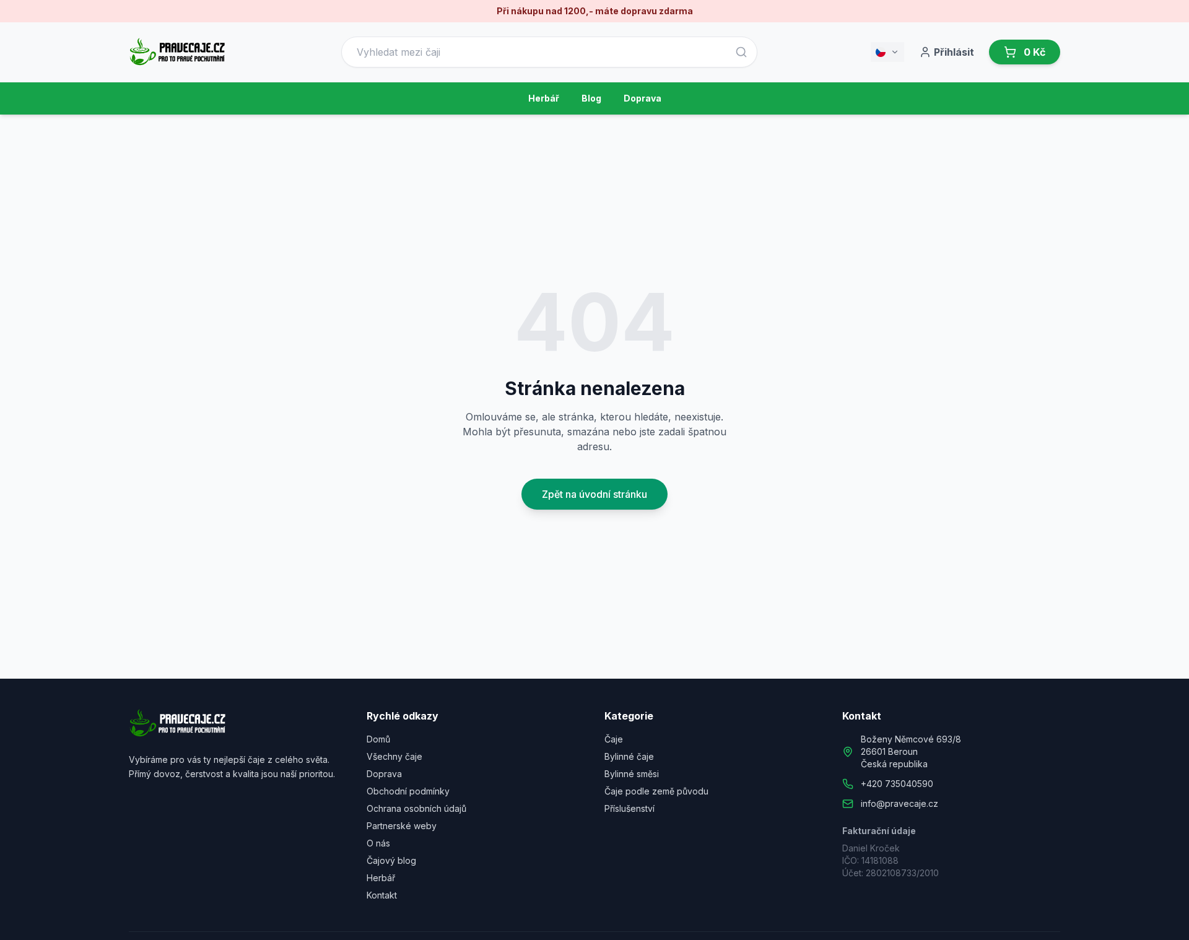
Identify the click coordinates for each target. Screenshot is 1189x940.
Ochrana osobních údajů (416, 808)
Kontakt (382, 895)
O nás (378, 843)
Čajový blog (391, 860)
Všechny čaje (394, 756)
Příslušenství (629, 808)
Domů (378, 739)
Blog (591, 98)
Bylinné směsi (631, 773)
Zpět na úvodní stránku (594, 494)
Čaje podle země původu (656, 791)
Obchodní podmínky (408, 791)
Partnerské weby (402, 825)
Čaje (613, 739)
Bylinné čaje (629, 756)
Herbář (543, 98)
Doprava (642, 98)
